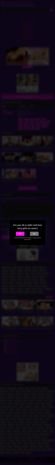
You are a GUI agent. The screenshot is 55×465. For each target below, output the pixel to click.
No (34, 233)
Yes (20, 233)
